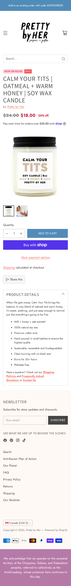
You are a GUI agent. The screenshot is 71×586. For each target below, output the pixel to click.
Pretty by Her (15, 107)
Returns (8, 486)
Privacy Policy (12, 479)
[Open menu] (5, 33)
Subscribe (57, 420)
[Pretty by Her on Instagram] (17, 441)
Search (7, 452)
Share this (16, 279)
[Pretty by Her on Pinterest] (11, 441)
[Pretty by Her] (35, 33)
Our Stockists (11, 500)
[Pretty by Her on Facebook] (5, 441)
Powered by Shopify (56, 530)
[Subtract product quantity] (6, 233)
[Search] (63, 59)
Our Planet (10, 465)
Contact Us (29, 380)
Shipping (9, 267)
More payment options (35, 257)
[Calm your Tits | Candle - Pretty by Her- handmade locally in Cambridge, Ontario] (35, 166)
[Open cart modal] (65, 33)
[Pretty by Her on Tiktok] (24, 441)
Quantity (8, 225)
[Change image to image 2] (22, 210)
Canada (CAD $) (19, 523)
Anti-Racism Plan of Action (19, 459)
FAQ (6, 472)
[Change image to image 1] (8, 210)
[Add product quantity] (21, 233)
